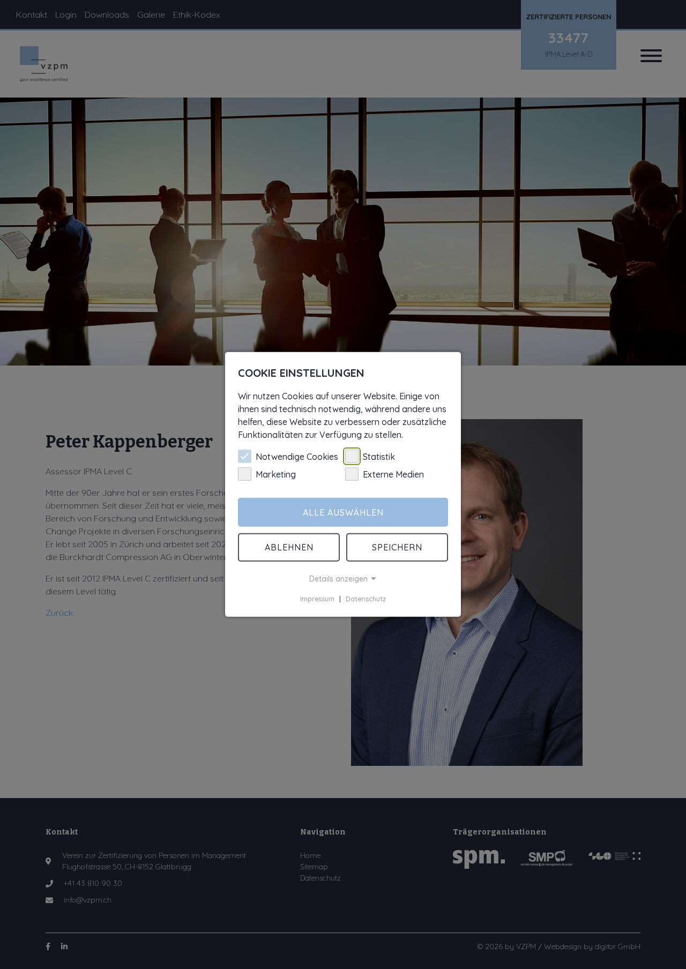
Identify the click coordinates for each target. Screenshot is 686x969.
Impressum (317, 598)
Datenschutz (366, 598)
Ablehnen (289, 547)
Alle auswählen (343, 512)
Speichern (397, 547)
